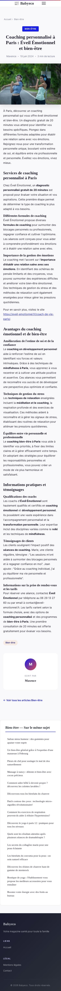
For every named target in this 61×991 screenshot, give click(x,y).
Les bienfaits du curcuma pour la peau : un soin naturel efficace (29, 857)
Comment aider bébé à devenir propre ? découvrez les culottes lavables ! (27, 784)
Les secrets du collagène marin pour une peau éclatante (27, 846)
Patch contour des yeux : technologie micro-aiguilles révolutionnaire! (29, 803)
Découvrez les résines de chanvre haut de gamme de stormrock (28, 868)
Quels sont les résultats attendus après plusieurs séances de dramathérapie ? (26, 835)
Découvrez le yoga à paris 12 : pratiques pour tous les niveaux (30, 825)
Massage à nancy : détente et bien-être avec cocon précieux (29, 773)
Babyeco (24, 3)
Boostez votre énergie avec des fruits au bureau (27, 894)
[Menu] (44, 3)
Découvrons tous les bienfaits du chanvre (28, 793)
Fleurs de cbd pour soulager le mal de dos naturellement (28, 763)
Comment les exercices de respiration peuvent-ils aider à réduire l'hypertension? (28, 814)
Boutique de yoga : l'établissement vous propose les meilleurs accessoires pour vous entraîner (29, 881)
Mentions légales (12, 964)
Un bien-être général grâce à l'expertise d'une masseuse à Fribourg (30, 752)
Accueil (7, 19)
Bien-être (19, 19)
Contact (7, 970)
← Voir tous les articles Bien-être (22, 700)
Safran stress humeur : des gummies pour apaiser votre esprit (28, 741)
